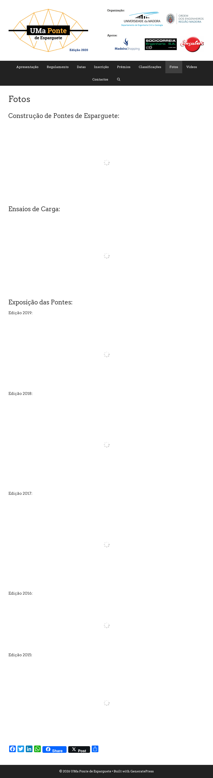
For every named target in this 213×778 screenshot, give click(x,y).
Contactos (100, 79)
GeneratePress (142, 771)
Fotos (174, 67)
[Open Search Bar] (118, 79)
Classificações (150, 67)
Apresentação (27, 67)
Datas (81, 67)
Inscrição (101, 67)
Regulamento (58, 67)
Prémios (123, 67)
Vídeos (191, 67)
